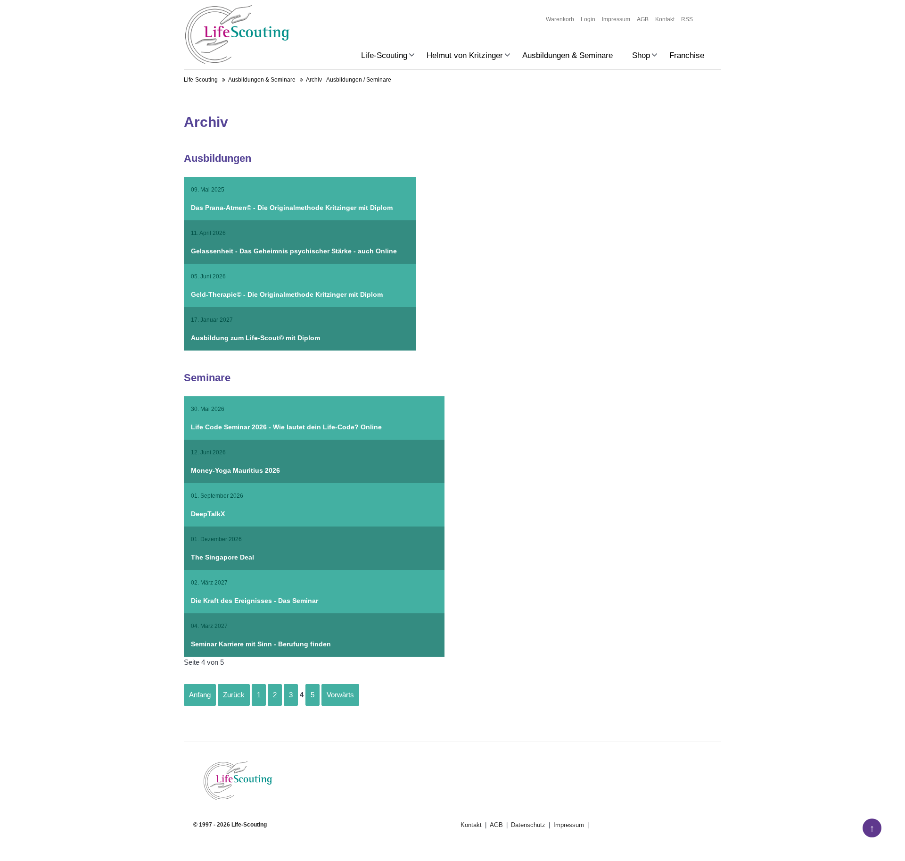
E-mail (219, 840)
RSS (687, 19)
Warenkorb (560, 19)
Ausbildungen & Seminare (567, 55)
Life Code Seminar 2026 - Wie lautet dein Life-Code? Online (286, 427)
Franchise (686, 55)
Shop (641, 55)
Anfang (200, 695)
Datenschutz (529, 824)
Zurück (234, 695)
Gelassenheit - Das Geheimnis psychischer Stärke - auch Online (294, 251)
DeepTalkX (208, 514)
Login (588, 19)
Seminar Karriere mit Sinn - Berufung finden (261, 644)
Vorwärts (340, 695)
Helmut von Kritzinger (465, 55)
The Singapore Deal (222, 557)
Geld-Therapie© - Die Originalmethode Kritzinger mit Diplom (287, 294)
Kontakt (665, 19)
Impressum (616, 19)
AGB (643, 19)
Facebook (200, 840)
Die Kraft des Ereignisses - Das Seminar (254, 600)
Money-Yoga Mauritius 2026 (235, 470)
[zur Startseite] (237, 34)
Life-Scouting (384, 55)
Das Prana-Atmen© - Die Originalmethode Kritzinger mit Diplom (292, 207)
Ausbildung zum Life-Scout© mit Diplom (255, 338)
